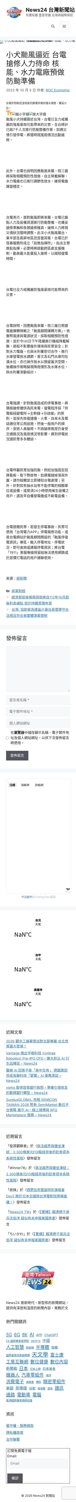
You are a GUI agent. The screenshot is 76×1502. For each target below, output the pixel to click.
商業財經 (18, 591)
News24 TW (20, 1212)
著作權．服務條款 (20, 1426)
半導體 (42, 1347)
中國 (46, 1341)
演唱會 (30, 1382)
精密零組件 (54, 1381)
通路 (10, 1394)
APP (39, 1335)
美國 (9, 1388)
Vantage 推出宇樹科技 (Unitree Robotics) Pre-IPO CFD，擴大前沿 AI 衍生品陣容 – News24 (37, 1058)
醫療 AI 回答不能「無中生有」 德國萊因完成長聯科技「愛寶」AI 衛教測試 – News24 (36, 1075)
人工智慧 (15, 1347)
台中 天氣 (38, 965)
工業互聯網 (17, 1361)
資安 (50, 1388)
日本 (23, 1368)
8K (25, 1334)
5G (9, 1334)
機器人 (12, 1374)
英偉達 (21, 1388)
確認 (15, 1478)
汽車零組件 (32, 1374)
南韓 (54, 1347)
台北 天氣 (38, 930)
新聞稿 (11, 1368)
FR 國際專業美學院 (17, 1341)
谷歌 (32, 1388)
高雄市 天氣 (38, 1000)
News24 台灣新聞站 (50, 10)
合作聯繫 (13, 1439)
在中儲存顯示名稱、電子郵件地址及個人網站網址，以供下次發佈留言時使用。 (40, 738)
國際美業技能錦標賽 (18, 1355)
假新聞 (30, 1347)
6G (17, 1334)
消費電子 (15, 1381)
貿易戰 (41, 1388)
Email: (12, 1456)
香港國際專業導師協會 (19, 1400)
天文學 (40, 1354)
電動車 (23, 1394)
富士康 (57, 1354)
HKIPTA (36, 1341)
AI (32, 1334)
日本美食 (49, 1369)
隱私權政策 (14, 1433)
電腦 (36, 1394)
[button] (53, 26)
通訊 (59, 1388)
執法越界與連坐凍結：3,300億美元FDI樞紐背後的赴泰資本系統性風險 (38, 1152)
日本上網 (35, 1369)
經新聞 (21, 578)
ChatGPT (51, 1335)
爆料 (38, 1382)
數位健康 (39, 1361)
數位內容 (59, 1361)
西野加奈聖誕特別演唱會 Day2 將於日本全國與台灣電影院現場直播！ (36, 1196)
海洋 (48, 1375)
